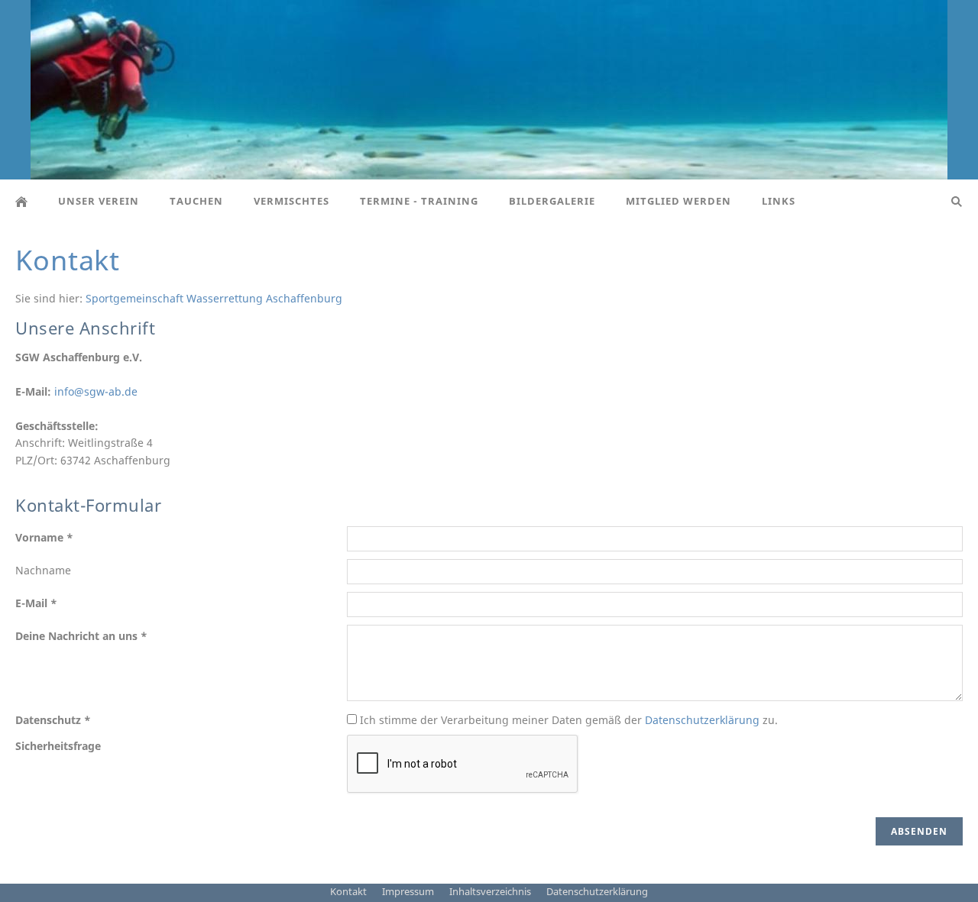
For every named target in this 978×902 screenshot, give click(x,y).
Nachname (43, 570)
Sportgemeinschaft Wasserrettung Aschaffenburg (214, 298)
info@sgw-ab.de (96, 391)
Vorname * (44, 537)
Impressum (408, 891)
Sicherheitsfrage (58, 746)
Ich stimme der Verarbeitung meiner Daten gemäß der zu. (567, 720)
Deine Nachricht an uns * (81, 636)
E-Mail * (36, 603)
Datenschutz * (53, 720)
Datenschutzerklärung (702, 720)
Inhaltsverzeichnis (490, 891)
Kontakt (348, 891)
